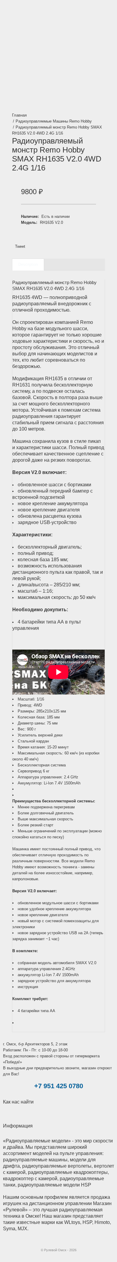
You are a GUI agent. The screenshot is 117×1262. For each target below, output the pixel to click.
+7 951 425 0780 (58, 1086)
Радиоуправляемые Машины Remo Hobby (54, 121)
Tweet (20, 246)
